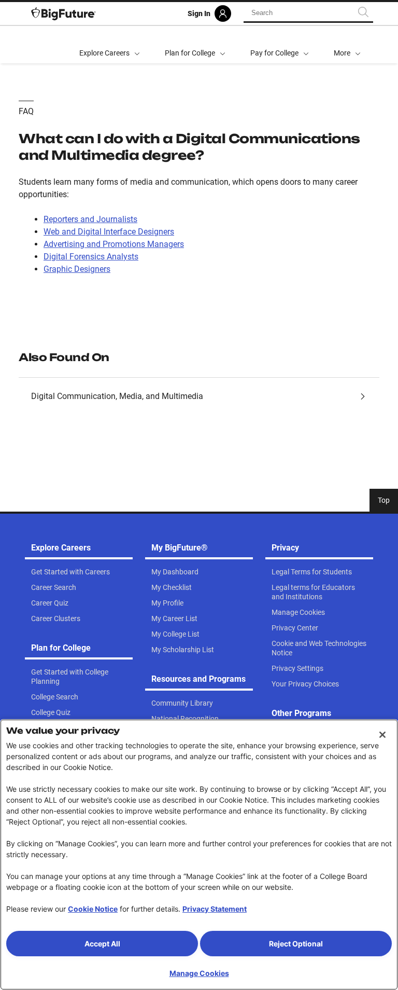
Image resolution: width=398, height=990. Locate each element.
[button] (347, 44)
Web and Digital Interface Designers (109, 232)
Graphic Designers (77, 269)
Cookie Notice (93, 908)
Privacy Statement (214, 908)
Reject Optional (296, 943)
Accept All (102, 943)
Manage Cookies (199, 973)
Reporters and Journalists (90, 219)
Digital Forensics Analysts (91, 257)
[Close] (382, 734)
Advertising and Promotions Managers (114, 244)
